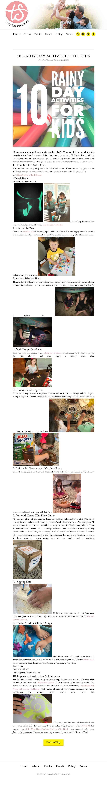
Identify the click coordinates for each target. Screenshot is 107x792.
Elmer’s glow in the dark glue (29, 175)
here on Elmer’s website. (53, 225)
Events (48, 34)
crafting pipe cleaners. (52, 353)
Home (16, 34)
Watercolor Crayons (45, 683)
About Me (86, 726)
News (69, 34)
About (27, 34)
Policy (59, 34)
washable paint (29, 232)
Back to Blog (53, 742)
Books (37, 34)
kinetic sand (88, 660)
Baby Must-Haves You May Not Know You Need (47, 729)
